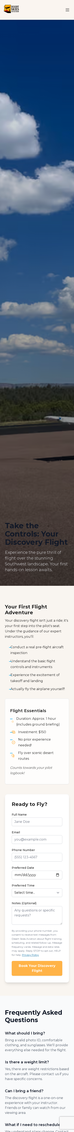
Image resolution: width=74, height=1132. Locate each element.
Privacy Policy (30, 954)
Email (16, 832)
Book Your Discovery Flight (37, 968)
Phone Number (23, 850)
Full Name (19, 814)
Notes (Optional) (24, 903)
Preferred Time (23, 885)
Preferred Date (23, 868)
